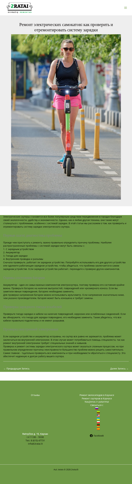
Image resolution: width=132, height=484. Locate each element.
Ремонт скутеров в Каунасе (97, 398)
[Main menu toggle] (125, 7)
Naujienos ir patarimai (97, 401)
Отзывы (35, 395)
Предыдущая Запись (16, 368)
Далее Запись (119, 368)
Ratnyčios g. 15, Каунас (35, 433)
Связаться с (96, 405)
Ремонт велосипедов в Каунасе (97, 395)
